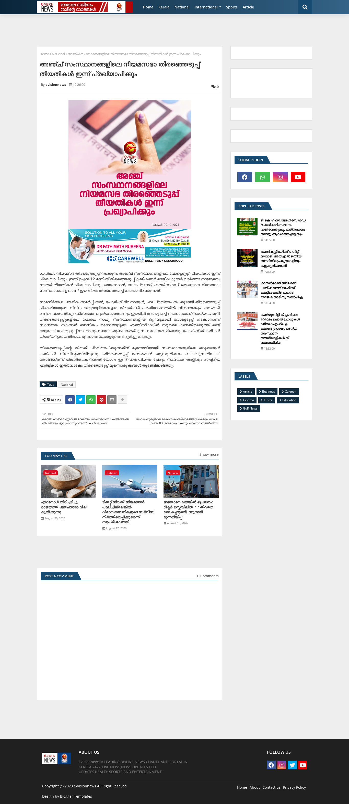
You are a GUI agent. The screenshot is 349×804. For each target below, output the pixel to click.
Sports (232, 7)
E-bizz (268, 400)
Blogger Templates (76, 796)
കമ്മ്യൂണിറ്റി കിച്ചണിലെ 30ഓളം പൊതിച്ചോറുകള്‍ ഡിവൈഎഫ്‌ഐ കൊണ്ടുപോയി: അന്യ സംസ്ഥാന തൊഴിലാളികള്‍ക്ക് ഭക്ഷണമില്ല (280, 328)
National (182, 7)
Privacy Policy (294, 787)
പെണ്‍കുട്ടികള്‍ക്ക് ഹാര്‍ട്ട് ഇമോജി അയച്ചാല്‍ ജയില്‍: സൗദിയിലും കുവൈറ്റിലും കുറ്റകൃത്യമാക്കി (281, 258)
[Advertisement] (158, 29)
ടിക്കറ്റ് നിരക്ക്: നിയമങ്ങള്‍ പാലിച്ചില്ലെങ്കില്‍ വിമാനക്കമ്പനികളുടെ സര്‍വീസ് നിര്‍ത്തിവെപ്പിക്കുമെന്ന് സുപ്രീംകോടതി (128, 511)
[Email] (112, 399)
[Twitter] (80, 399)
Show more (209, 454)
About (255, 787)
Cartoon (290, 391)
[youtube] (298, 177)
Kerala (163, 7)
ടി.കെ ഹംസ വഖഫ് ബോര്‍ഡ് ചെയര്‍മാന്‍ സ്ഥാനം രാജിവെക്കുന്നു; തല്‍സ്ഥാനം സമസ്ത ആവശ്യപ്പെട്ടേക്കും (283, 227)
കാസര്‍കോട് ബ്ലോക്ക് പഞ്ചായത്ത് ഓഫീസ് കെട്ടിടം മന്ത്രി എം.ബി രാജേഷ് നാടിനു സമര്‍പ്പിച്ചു (282, 290)
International (206, 7)
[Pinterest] (101, 399)
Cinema (248, 400)
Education (289, 400)
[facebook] (244, 177)
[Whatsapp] (91, 399)
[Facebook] (70, 399)
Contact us (271, 787)
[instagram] (280, 177)
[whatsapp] (262, 177)
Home (148, 7)
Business (268, 391)
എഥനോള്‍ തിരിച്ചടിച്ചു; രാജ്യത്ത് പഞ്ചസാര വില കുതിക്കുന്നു (63, 506)
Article (248, 7)
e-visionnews (85, 786)
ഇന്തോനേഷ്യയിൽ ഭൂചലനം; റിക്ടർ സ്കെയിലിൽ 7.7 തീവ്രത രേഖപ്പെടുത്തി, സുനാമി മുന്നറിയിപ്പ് (188, 509)
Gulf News (250, 408)
